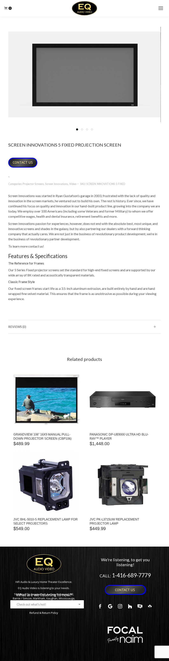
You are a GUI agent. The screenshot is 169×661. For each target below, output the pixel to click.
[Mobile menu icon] (161, 8)
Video (72, 184)
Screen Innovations (56, 184)
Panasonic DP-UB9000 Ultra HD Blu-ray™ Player (119, 436)
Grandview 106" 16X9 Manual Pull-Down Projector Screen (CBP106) (42, 436)
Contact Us (23, 162)
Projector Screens (33, 184)
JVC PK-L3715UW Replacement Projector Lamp (114, 521)
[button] (77, 129)
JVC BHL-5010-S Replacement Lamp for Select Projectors (45, 521)
